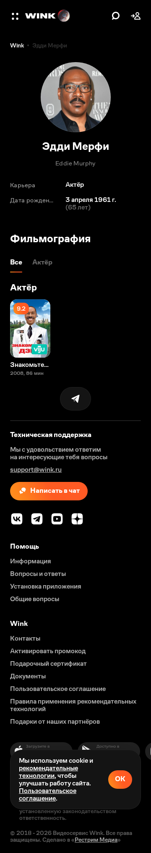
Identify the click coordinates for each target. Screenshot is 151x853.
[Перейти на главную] (66, 16)
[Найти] (116, 16)
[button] (16, 16)
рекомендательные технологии (48, 771)
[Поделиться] (75, 399)
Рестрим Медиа (96, 839)
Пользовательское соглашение (47, 794)
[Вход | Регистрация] (136, 16)
